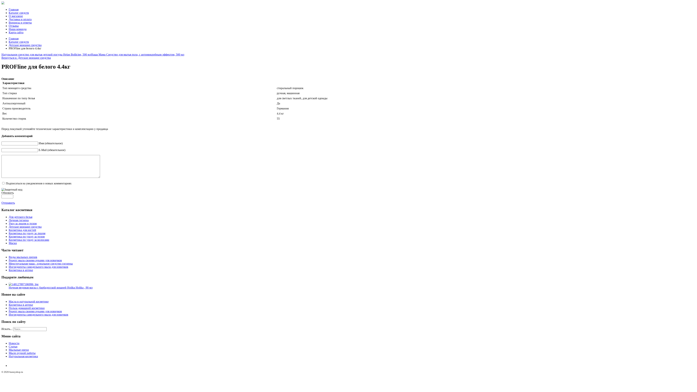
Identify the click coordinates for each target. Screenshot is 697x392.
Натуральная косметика (23, 356)
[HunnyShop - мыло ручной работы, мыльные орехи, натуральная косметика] (2, 3)
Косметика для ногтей (22, 230)
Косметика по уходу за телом (27, 236)
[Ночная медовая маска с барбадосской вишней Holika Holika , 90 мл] (23, 284)
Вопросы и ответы (20, 22)
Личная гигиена (19, 220)
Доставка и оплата (20, 19)
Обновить (7, 192)
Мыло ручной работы (22, 353)
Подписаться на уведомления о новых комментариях (39, 183)
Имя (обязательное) (51, 143)
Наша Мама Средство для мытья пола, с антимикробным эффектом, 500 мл (137, 54)
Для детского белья (20, 217)
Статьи (13, 346)
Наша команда (18, 29)
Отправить (8, 202)
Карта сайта (16, 32)
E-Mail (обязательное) (52, 150)
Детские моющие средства (25, 45)
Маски (13, 243)
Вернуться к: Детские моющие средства (26, 57)
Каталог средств (19, 12)
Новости (14, 343)
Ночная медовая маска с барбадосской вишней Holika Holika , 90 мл (51, 287)
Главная (14, 9)
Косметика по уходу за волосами (29, 239)
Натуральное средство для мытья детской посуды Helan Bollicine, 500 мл (46, 54)
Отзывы (14, 25)
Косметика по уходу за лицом (27, 233)
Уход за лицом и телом (23, 223)
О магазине (16, 16)
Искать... (6, 328)
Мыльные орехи (19, 349)
